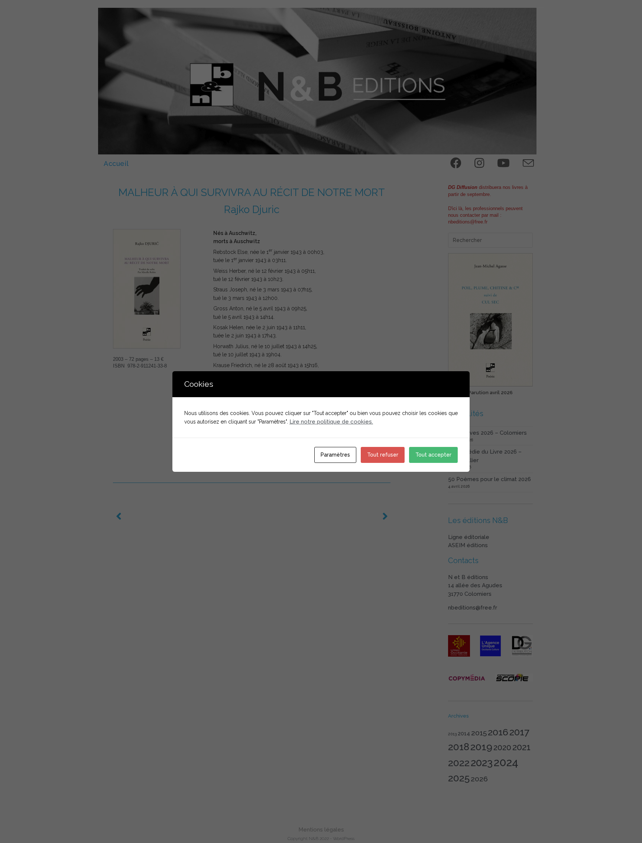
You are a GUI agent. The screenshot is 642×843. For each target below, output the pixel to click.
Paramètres (335, 455)
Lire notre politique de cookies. (331, 421)
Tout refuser (382, 455)
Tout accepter (433, 455)
